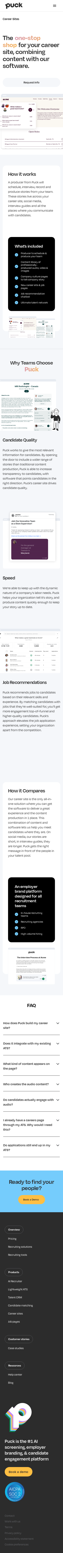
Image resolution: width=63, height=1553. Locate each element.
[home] (13, 5)
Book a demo (18, 1472)
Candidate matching (20, 1305)
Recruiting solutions (20, 1246)
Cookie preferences (17, 1544)
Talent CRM (15, 1297)
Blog (10, 1382)
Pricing (12, 1238)
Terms (8, 1527)
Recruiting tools (17, 1254)
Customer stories (18, 1339)
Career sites (15, 1313)
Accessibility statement (19, 1538)
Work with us (12, 1521)
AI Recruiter (15, 1281)
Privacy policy (13, 1533)
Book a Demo (31, 1199)
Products (13, 1272)
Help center (15, 1374)
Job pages (14, 1321)
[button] (55, 6)
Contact (10, 1515)
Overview (14, 1229)
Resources (14, 1365)
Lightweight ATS (18, 1289)
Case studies (16, 1348)
